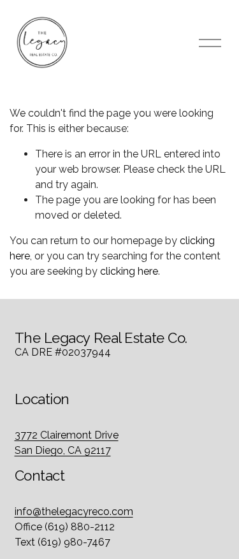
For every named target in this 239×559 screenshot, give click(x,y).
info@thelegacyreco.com (74, 511)
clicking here (129, 271)
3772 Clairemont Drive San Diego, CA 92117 (67, 442)
